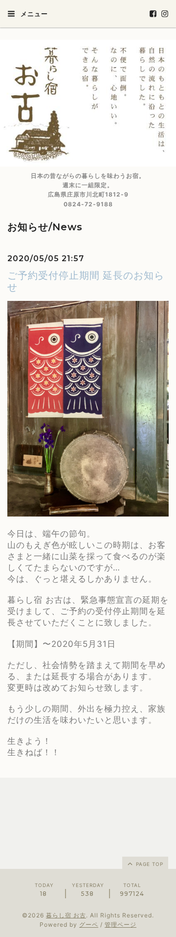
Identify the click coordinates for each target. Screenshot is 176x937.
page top (148, 864)
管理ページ (120, 924)
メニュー (33, 14)
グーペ (88, 924)
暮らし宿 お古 (66, 915)
